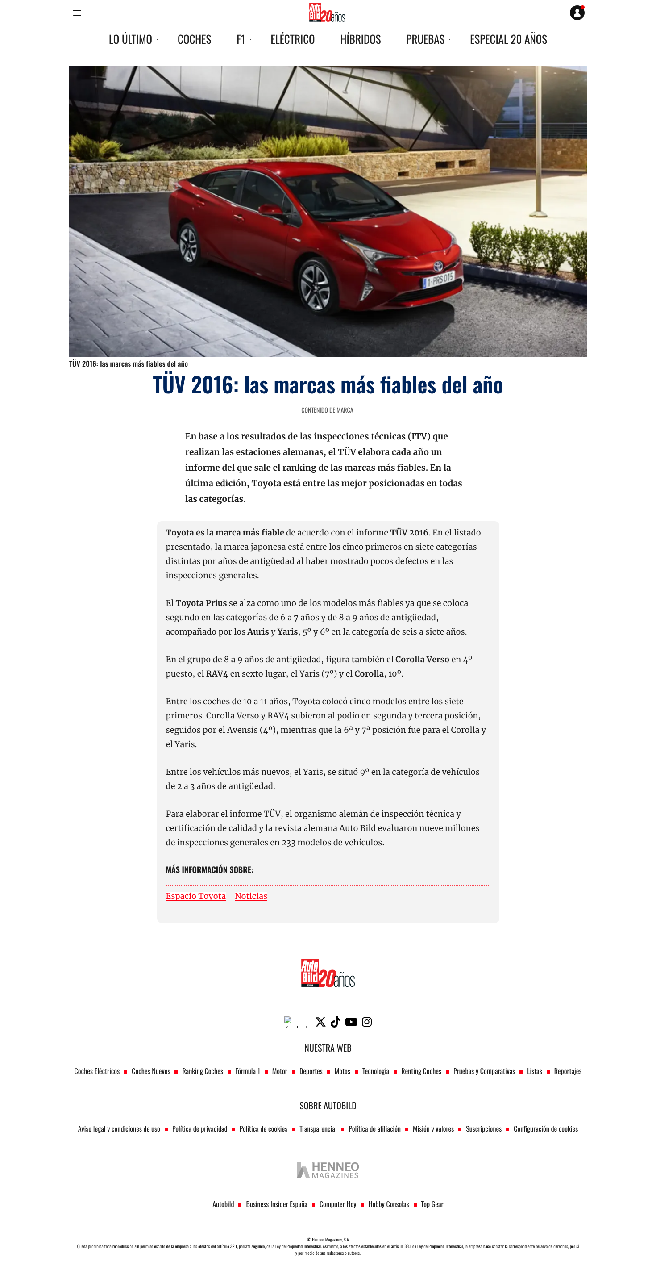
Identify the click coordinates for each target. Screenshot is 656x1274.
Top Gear (432, 1204)
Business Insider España (276, 1204)
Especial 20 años (508, 39)
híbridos (360, 39)
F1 (241, 39)
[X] (320, 1022)
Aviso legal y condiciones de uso (119, 1128)
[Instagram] (367, 1022)
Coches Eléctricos (97, 1070)
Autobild (223, 1204)
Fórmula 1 (247, 1070)
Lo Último (130, 39)
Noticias (251, 896)
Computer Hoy (338, 1204)
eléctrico (293, 39)
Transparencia (317, 1128)
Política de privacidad (200, 1128)
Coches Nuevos (151, 1070)
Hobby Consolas (388, 1204)
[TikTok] (335, 1022)
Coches (194, 39)
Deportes (311, 1070)
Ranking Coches (202, 1070)
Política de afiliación (375, 1128)
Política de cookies (264, 1128)
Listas (534, 1070)
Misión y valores (433, 1128)
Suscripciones (484, 1128)
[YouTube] (351, 1022)
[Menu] (77, 12)
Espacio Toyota (196, 896)
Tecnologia (375, 1070)
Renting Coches (421, 1070)
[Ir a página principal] (327, 12)
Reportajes (568, 1070)
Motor (279, 1070)
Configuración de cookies (546, 1128)
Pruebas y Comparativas (484, 1070)
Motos (342, 1070)
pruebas (426, 39)
